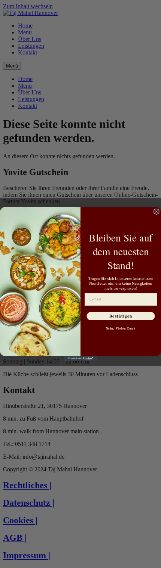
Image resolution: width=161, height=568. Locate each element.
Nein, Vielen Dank (121, 328)
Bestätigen (120, 316)
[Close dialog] (156, 211)
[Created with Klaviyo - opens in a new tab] (80, 358)
